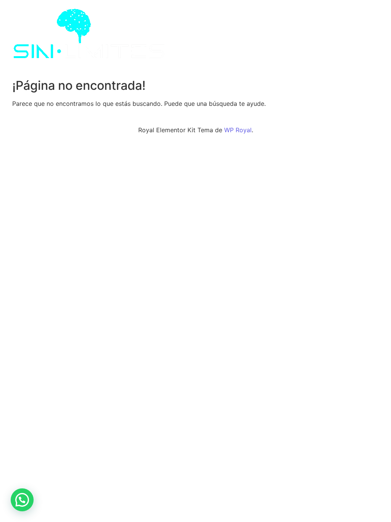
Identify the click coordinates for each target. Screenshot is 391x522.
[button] (22, 499)
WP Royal (238, 130)
